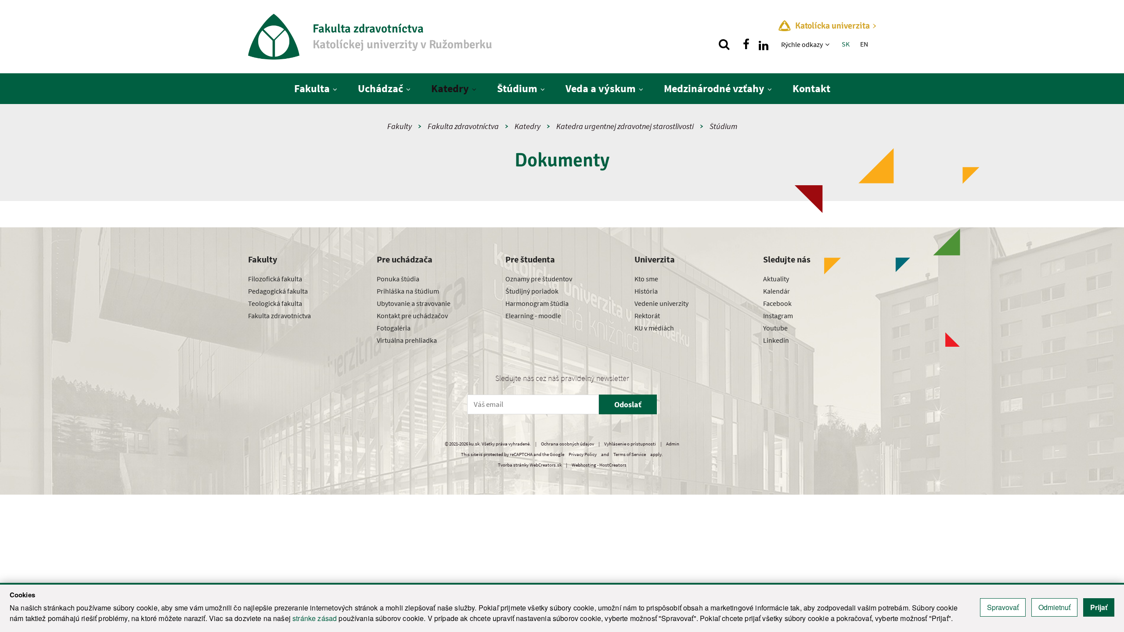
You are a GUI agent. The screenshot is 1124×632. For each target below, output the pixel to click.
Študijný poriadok (531, 291)
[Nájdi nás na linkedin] (763, 44)
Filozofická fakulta (275, 278)
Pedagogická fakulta (278, 291)
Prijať (1098, 607)
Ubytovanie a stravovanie (413, 303)
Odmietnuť (1054, 607)
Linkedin (776, 340)
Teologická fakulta (275, 303)
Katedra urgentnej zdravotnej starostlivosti (625, 126)
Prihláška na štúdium (408, 291)
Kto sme (646, 278)
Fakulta (312, 88)
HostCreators (613, 465)
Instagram (778, 315)
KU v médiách (654, 327)
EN (864, 44)
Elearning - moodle (533, 315)
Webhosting (584, 465)
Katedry (450, 88)
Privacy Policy (583, 454)
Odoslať (627, 404)
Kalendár (776, 291)
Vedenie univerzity (661, 303)
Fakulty (399, 126)
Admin (672, 444)
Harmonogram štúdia (537, 303)
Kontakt (811, 88)
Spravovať (1003, 607)
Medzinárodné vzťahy (714, 88)
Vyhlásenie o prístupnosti (630, 444)
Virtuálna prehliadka (407, 340)
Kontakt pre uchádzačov (412, 315)
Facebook (777, 303)
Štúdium (517, 88)
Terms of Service (629, 454)
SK (846, 44)
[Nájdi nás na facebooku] (746, 44)
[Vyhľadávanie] (724, 44)
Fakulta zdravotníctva (463, 126)
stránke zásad (314, 618)
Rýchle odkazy (802, 44)
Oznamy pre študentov (538, 278)
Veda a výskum (601, 88)
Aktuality (776, 278)
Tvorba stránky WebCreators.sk (530, 465)
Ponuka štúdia (398, 278)
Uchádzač (380, 88)
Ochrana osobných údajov (567, 444)
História (646, 291)
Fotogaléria (394, 327)
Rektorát (647, 315)
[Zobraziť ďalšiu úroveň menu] (828, 44)
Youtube (775, 327)
